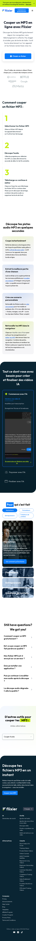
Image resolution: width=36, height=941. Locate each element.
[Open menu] (32, 10)
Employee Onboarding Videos (26, 866)
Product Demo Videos (26, 851)
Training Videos (24, 848)
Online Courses (24, 853)
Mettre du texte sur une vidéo (27, 834)
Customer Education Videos (26, 871)
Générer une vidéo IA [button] (12, 399)
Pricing (4, 899)
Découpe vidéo (24, 826)
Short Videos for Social (25, 844)
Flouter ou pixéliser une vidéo (27, 829)
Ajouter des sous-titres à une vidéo (27, 822)
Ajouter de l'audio (25, 818)
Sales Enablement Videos (25, 880)
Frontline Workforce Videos (26, 884)
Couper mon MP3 (10, 793)
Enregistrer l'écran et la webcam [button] (17, 408)
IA (3, 816)
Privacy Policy (6, 917)
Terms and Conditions (9, 920)
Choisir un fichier (19, 56)
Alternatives (7, 841)
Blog (3, 907)
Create (22, 841)
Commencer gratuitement (21, 10)
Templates (5, 909)
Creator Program (7, 915)
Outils (22, 816)
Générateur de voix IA (9, 818)
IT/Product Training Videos (25, 889)
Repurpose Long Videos (25, 862)
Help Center (6, 904)
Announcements (7, 901)
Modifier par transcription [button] (14, 404)
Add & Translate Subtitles (24, 857)
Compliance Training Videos (26, 875)
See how (28, 4)
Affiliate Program (7, 912)
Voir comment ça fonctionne (15, 561)
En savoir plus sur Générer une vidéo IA (17, 462)
